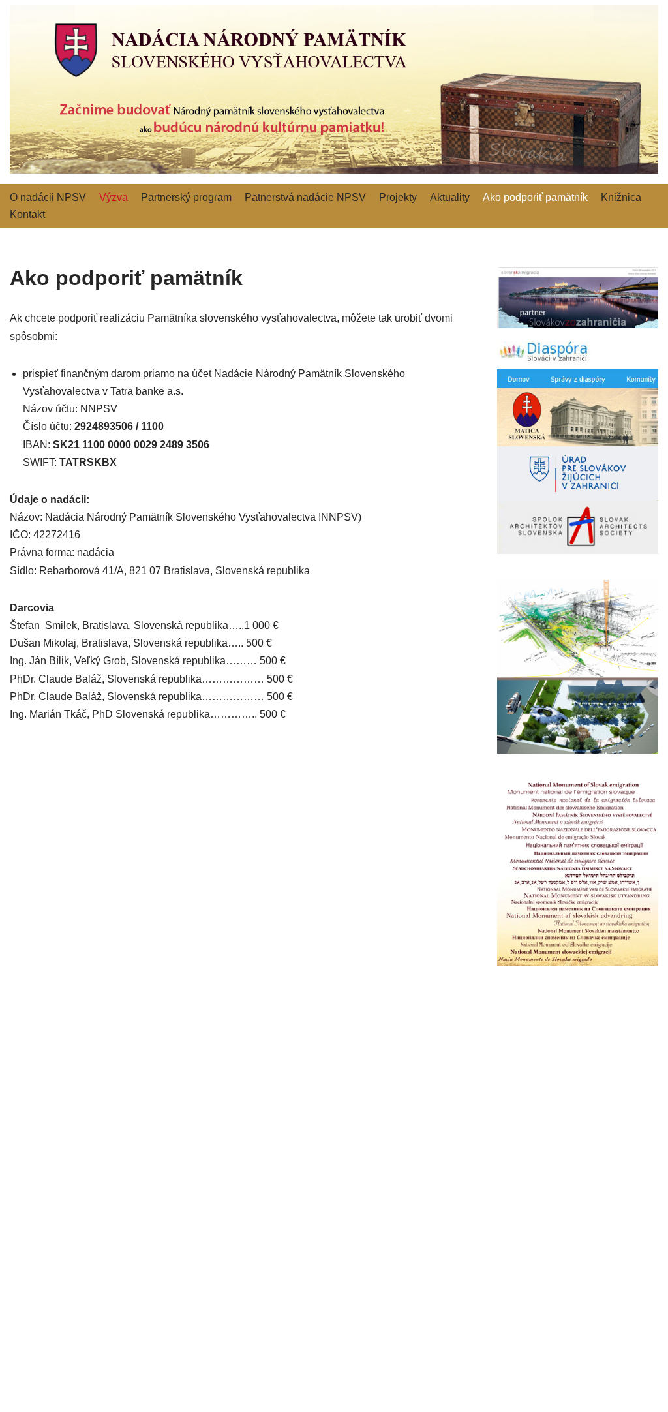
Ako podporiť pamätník (535, 197)
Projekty (398, 197)
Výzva (113, 197)
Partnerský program (186, 197)
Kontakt (27, 214)
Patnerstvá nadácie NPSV (305, 197)
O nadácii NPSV (48, 197)
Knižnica (621, 197)
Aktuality (450, 197)
